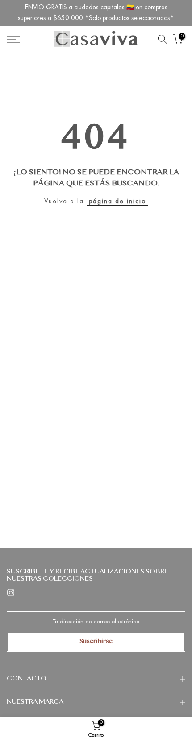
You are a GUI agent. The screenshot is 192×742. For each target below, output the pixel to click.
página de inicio (117, 201)
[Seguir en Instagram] (11, 592)
